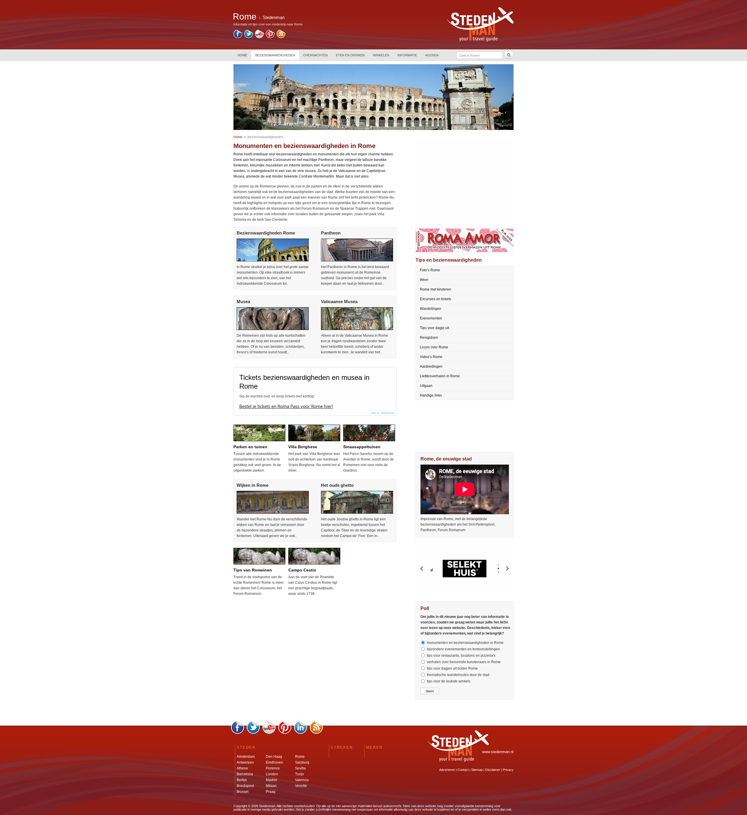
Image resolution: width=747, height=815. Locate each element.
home (237, 137)
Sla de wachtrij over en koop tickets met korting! (276, 396)
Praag (270, 792)
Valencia (302, 780)
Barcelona (245, 774)
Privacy (508, 769)
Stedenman (274, 17)
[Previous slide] (422, 568)
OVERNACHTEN (315, 55)
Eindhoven (274, 762)
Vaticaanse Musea (339, 301)
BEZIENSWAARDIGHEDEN (275, 55)
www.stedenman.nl (498, 752)
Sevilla (300, 768)
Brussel (243, 792)
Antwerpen (245, 762)
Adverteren (447, 769)
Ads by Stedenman (382, 412)
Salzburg (302, 762)
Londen (272, 774)
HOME (242, 55)
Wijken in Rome (252, 485)
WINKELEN (381, 55)
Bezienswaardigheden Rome (266, 232)
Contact (463, 769)
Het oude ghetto (337, 485)
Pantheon (331, 232)
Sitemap (477, 769)
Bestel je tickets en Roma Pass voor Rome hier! (286, 406)
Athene (242, 768)
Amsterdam (246, 757)
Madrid (271, 780)
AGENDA (432, 55)
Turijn (299, 774)
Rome (300, 757)
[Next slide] (507, 568)
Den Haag (274, 757)
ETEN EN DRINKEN (350, 55)
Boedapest (245, 786)
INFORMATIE (407, 55)
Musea (243, 301)
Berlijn (242, 780)
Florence (273, 768)
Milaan (271, 786)
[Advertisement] (465, 178)
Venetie (301, 786)
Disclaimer (492, 769)
